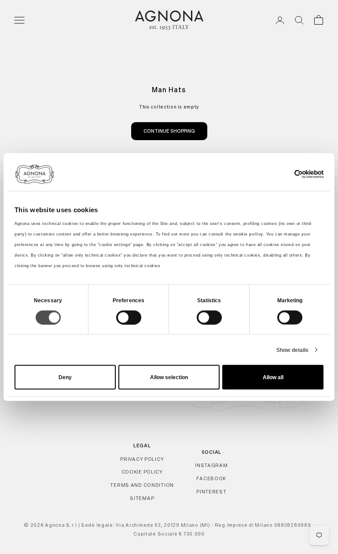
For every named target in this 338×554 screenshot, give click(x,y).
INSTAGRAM (211, 465)
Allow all (273, 377)
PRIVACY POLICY (142, 459)
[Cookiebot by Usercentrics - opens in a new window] (284, 174)
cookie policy (248, 234)
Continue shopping (169, 131)
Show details (292, 350)
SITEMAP (142, 498)
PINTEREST (211, 491)
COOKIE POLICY (142, 471)
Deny (65, 377)
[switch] (128, 317)
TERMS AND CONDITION (142, 485)
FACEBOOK (211, 478)
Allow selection (169, 377)
